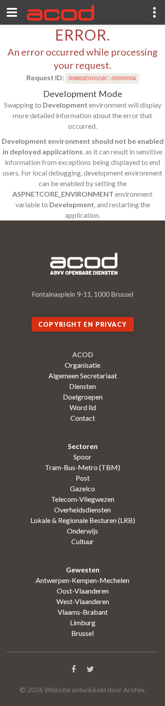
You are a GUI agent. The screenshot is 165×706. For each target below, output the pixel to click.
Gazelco (82, 488)
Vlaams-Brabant (83, 612)
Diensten (82, 386)
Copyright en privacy (82, 324)
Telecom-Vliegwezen (82, 499)
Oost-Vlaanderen (83, 590)
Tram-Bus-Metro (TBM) (82, 467)
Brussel (82, 633)
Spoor (82, 456)
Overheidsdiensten (82, 509)
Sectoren (83, 446)
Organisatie (82, 365)
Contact (82, 418)
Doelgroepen (83, 396)
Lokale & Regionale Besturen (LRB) (82, 520)
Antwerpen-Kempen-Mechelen (82, 580)
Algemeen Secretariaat (82, 375)
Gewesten (82, 569)
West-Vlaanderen (82, 601)
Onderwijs (82, 531)
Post (83, 478)
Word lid (83, 407)
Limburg (82, 622)
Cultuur (82, 541)
